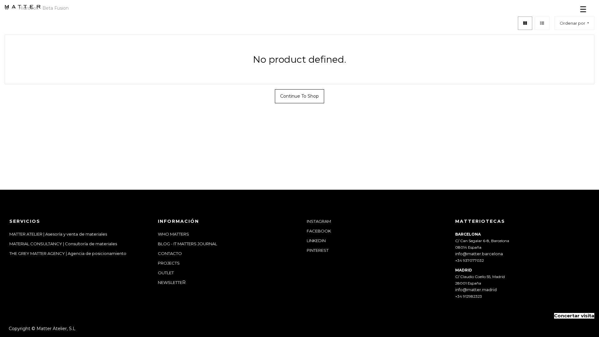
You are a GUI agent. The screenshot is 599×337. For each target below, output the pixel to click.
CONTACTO (170, 253)
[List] (542, 23)
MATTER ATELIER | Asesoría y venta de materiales (58, 234)
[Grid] (525, 23)
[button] (574, 23)
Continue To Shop (299, 96)
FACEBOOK (319, 230)
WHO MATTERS (173, 234)
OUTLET (166, 272)
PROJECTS (169, 263)
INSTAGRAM (319, 221)
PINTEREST (318, 250)
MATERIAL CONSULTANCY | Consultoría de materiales (63, 243)
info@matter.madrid (476, 289)
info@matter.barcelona (479, 253)
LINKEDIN (316, 240)
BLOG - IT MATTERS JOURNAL (187, 243)
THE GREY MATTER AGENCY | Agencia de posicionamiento (68, 253)
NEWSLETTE (170, 282)
